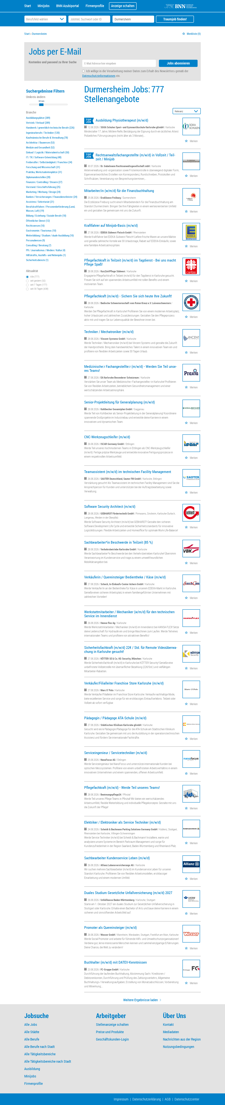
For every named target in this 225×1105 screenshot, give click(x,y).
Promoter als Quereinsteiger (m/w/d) (110, 927)
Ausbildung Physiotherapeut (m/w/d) (122, 120)
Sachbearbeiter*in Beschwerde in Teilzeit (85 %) (118, 542)
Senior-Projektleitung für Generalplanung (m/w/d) (119, 402)
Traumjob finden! (175, 19)
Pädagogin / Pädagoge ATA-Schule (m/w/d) (115, 717)
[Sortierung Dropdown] (196, 111)
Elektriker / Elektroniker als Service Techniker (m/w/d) (122, 822)
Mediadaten (171, 1031)
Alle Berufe (31, 1039)
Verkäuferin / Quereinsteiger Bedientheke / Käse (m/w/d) (125, 577)
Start (27, 5)
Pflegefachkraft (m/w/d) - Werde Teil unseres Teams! (122, 787)
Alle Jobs (30, 1024)
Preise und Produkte (110, 1031)
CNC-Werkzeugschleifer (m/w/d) (107, 436)
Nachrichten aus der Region (182, 1039)
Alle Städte (31, 1031)
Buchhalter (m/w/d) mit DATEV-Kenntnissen (115, 962)
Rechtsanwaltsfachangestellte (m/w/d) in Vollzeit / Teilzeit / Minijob (135, 156)
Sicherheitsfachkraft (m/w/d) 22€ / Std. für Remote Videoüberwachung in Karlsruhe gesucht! (130, 649)
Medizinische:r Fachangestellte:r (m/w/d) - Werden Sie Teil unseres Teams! (130, 368)
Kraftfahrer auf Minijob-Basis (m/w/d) (111, 225)
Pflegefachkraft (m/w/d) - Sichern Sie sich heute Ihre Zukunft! (128, 296)
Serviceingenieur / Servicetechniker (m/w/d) (115, 752)
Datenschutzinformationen (98, 76)
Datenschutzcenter (187, 1099)
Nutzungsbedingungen (178, 1046)
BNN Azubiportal (67, 5)
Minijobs (44, 5)
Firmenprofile (95, 5)
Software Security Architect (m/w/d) (109, 506)
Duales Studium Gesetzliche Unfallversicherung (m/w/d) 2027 (128, 892)
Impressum (121, 1099)
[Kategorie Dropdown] (62, 19)
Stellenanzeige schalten (112, 1024)
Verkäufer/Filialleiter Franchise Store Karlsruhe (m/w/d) (124, 683)
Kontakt (168, 1024)
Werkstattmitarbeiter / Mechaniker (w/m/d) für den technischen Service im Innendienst (129, 613)
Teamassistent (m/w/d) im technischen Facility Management (127, 471)
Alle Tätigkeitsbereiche (40, 1054)
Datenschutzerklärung (146, 1099)
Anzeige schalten (122, 5)
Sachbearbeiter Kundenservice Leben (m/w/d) (117, 857)
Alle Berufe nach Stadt (39, 1046)
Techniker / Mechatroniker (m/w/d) (109, 331)
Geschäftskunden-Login (112, 1039)
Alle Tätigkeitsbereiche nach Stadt (47, 1061)
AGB (168, 1099)
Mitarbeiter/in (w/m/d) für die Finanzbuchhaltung (119, 190)
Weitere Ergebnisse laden (140, 1000)
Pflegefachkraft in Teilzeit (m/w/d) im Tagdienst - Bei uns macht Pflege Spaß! (130, 262)
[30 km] (41, 104)
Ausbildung (32, 1068)
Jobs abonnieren (178, 63)
